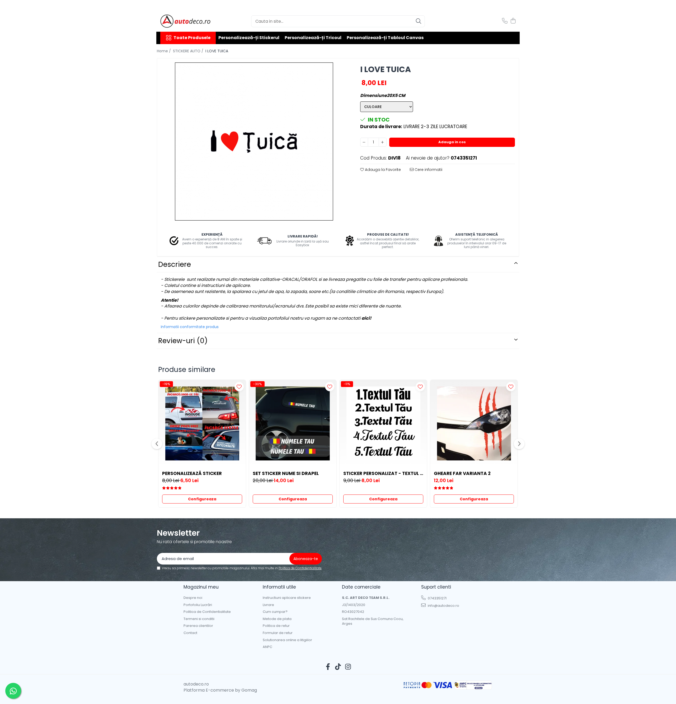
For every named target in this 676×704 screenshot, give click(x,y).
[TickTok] (338, 667)
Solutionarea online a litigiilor (287, 640)
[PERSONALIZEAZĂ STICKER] (202, 423)
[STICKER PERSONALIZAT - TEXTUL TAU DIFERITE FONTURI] (383, 423)
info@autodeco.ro (443, 605)
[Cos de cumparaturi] (513, 21)
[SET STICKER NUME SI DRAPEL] (292, 423)
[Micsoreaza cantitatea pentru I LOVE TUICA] (364, 142)
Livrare (268, 605)
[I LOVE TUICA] (254, 141)
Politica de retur (276, 625)
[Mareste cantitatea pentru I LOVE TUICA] (383, 142)
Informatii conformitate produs (190, 326)
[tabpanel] (254, 141)
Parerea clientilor (198, 625)
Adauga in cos (452, 141)
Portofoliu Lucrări (198, 605)
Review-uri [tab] (183, 341)
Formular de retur (278, 633)
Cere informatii (428, 169)
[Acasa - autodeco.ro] (186, 21)
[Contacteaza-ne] (505, 21)
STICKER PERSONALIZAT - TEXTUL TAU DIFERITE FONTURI (383, 473)
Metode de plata (277, 619)
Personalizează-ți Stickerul (248, 38)
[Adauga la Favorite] (239, 386)
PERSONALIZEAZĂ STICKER (192, 473)
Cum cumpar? (275, 611)
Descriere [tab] (174, 264)
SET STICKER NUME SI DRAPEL (286, 473)
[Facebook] (328, 667)
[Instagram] (348, 667)
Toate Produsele (191, 38)
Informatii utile (279, 587)
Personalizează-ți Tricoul (313, 38)
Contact (190, 633)
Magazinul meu (201, 587)
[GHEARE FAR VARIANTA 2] (474, 423)
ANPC (267, 647)
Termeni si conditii (199, 619)
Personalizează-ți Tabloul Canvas (385, 38)
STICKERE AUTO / (188, 51)
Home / (164, 51)
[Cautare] (418, 21)
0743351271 (437, 598)
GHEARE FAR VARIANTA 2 (462, 473)
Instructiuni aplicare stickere (287, 597)
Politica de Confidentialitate (300, 568)
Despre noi (193, 597)
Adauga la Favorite (382, 169)
